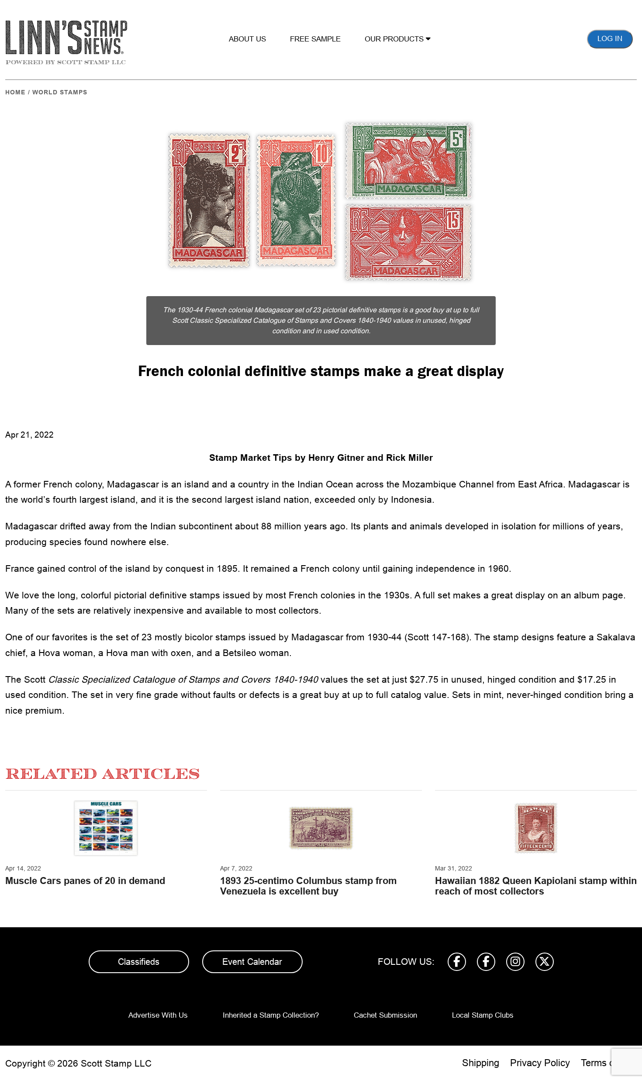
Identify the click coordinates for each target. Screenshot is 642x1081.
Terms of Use (609, 1062)
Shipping (480, 1062)
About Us (247, 39)
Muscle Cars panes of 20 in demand (85, 880)
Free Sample (315, 39)
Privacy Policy (540, 1062)
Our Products (395, 39)
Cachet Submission (385, 1015)
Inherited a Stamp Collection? (271, 1015)
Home (15, 92)
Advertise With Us (158, 1015)
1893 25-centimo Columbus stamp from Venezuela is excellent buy (308, 886)
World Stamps (59, 92)
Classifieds (138, 962)
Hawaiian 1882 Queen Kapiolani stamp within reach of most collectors (536, 886)
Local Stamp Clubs (483, 1015)
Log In (609, 39)
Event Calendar (252, 962)
